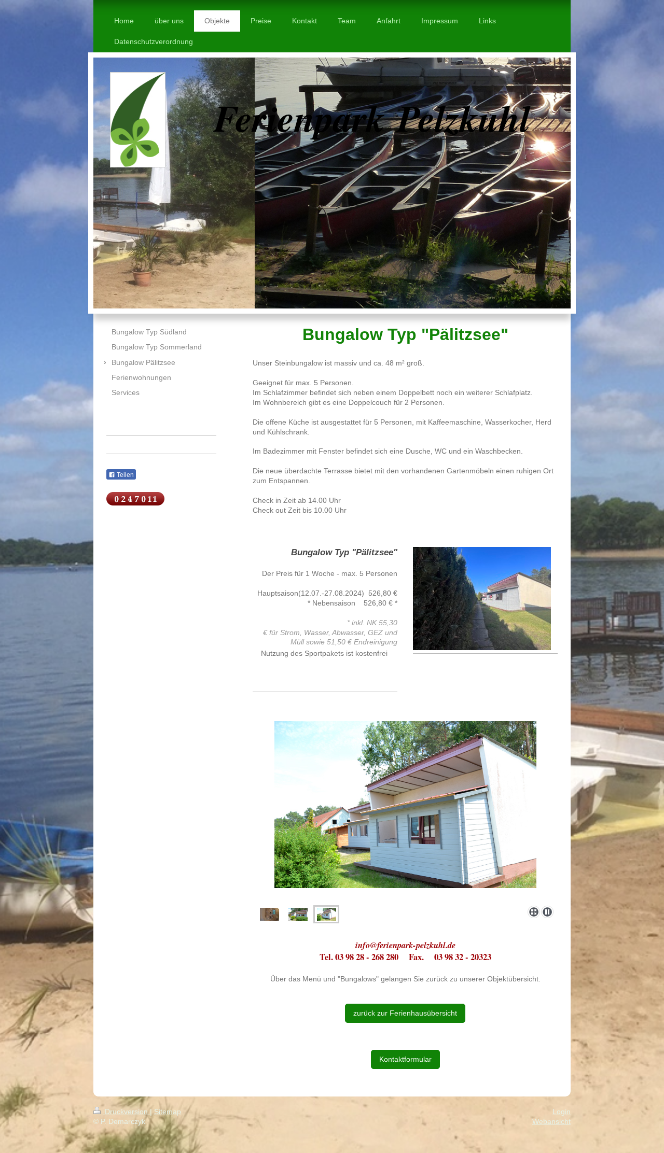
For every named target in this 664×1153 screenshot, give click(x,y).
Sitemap (167, 1111)
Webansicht (551, 1121)
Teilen (124, 475)
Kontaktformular (405, 1059)
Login (561, 1111)
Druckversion (126, 1111)
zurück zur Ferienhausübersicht (405, 1013)
